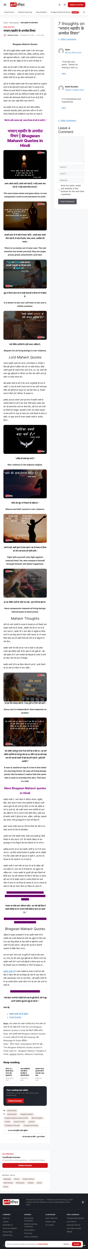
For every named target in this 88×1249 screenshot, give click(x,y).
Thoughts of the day (31, 1125)
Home (5, 23)
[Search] (59, 5)
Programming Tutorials (75, 1218)
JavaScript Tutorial (73, 1225)
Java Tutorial (71, 1222)
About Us (6, 1218)
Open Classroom (51, 1218)
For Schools (49, 1225)
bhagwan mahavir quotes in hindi (16, 1118)
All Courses (28, 1233)
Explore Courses (76, 4)
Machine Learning (25, 12)
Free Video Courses (74, 1228)
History (16, 1179)
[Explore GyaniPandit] (65, 5)
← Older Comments (67, 39)
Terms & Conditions (10, 1228)
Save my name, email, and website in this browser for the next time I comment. (72, 189)
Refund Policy (7, 1235)
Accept (76, 1244)
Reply (64, 73)
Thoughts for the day (12, 1125)
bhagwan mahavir (27, 1114)
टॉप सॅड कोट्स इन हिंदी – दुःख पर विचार (33, 1137)
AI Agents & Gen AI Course (64, 12)
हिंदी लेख (69, 1232)
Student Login (50, 1222)
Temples (30, 1183)
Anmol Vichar (12, 1114)
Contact (5, 1222)
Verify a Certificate (31, 1237)
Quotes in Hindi (19, 1122)
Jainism (12, 1054)
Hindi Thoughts (37, 1118)
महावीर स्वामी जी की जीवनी (18, 1014)
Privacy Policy (7, 1232)
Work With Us (8, 1225)
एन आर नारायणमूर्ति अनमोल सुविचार (18, 1130)
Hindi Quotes (14, 23)
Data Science (9, 12)
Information (20, 1183)
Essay (6, 1187)
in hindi (7, 1122)
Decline (66, 1244)
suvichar (31, 1122)
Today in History (28, 1179)
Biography (7, 1179)
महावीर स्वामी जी (9, 971)
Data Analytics (41, 12)
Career (39, 1183)
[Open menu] (5, 5)
